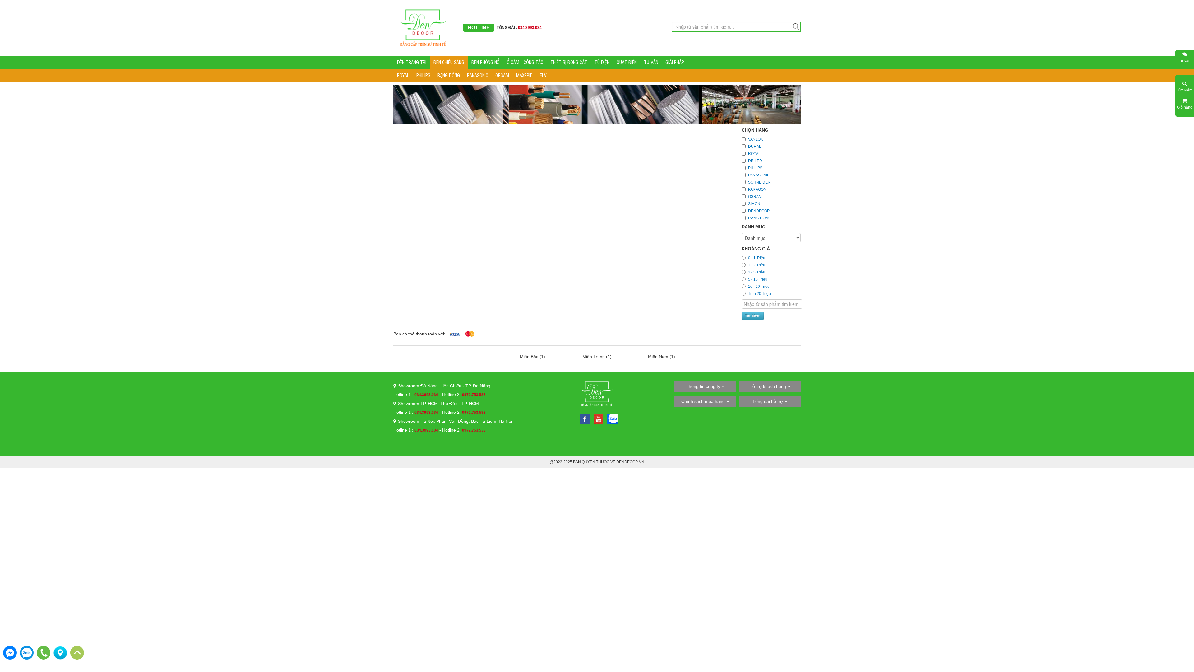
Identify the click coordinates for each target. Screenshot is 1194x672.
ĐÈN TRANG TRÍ (411, 62)
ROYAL (403, 75)
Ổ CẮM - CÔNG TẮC (525, 62)
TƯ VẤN (651, 62)
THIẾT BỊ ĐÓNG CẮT (568, 62)
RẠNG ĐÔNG (448, 75)
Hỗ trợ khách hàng (767, 386)
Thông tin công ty (703, 386)
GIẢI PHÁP (674, 62)
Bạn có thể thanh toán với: (419, 333)
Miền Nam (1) (661, 356)
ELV (543, 75)
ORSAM (502, 75)
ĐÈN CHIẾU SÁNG (448, 62)
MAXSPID (524, 75)
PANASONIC (477, 75)
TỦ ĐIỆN (602, 62)
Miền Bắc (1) (532, 356)
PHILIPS (423, 75)
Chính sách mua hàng (703, 401)
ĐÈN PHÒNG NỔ (485, 62)
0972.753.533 (474, 395)
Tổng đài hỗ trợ (767, 401)
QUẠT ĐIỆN (627, 62)
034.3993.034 (426, 395)
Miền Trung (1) (597, 356)
